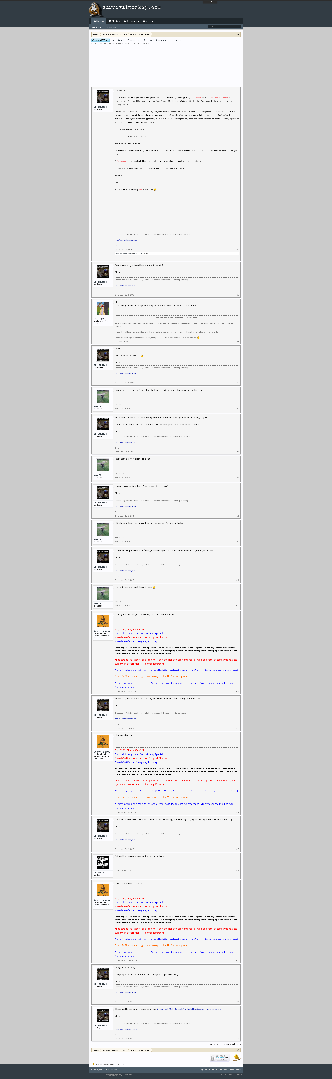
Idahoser (119, 254)
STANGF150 (138, 254)
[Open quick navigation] (238, 34)
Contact (206, 1069)
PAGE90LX (99, 872)
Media (115, 21)
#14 (237, 812)
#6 (238, 452)
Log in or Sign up (210, 2)
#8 (238, 516)
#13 (237, 728)
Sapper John (127, 254)
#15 (237, 849)
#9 (238, 541)
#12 (237, 691)
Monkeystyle (97, 1069)
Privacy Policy (238, 1074)
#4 (238, 383)
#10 (237, 580)
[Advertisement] (166, 64)
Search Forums (97, 27)
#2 (238, 295)
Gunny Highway (102, 631)
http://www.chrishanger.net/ (126, 240)
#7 (238, 477)
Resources (131, 21)
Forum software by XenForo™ (108, 1076)
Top (232, 1069)
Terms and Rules (226, 1074)
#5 (238, 408)
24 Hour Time (112, 1069)
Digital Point (127, 1074)
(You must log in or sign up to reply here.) (225, 1044)
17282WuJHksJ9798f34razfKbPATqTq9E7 (109, 1064)
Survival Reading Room (112, 43)
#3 (238, 341)
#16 (237, 870)
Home (224, 1069)
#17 (237, 960)
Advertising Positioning (113, 1074)
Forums (100, 21)
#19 (237, 1039)
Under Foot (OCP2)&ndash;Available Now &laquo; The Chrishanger (189, 1009)
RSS (239, 1069)
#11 (237, 605)
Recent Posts (111, 27)
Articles (149, 21)
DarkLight (99, 318)
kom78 (97, 406)
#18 (237, 1002)
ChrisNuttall (134, 43)
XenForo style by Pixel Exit (138, 1076)
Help (216, 1069)
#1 (238, 249)
